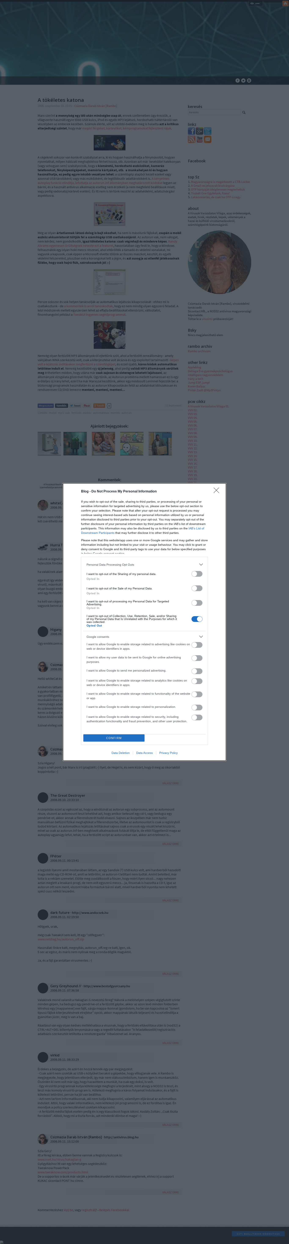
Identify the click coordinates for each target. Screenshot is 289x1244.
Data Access (144, 753)
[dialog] (144, 622)
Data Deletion (120, 753)
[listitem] (144, 564)
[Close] (218, 492)
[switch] (196, 574)
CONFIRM (114, 738)
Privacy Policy (168, 753)
